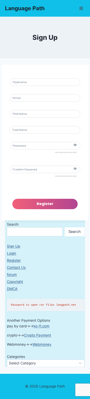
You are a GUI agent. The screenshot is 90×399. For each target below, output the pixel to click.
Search (13, 224)
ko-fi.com (41, 326)
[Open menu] (81, 8)
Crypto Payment (37, 335)
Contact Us (16, 267)
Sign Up (13, 246)
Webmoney (41, 344)
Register (14, 260)
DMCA (12, 289)
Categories (16, 357)
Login (11, 253)
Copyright (15, 282)
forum (12, 275)
